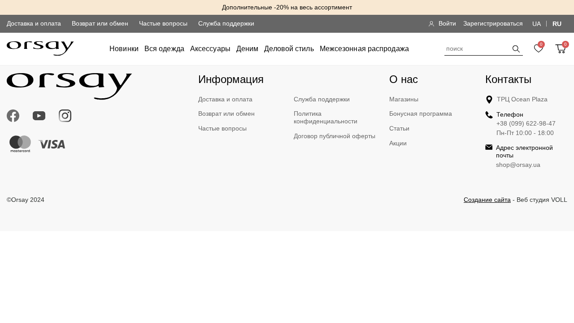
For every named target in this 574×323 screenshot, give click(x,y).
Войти (447, 23)
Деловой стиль (288, 48)
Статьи (399, 128)
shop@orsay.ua (518, 164)
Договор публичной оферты (334, 136)
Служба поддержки (226, 23)
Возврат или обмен (100, 23)
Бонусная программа (420, 113)
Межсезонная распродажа (364, 48)
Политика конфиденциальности (325, 117)
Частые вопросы (163, 23)
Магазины (403, 99)
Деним (247, 48)
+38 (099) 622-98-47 (526, 123)
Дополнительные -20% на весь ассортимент (287, 7)
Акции (398, 143)
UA (536, 23)
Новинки (124, 48)
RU (556, 23)
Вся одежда (164, 48)
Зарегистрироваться (493, 23)
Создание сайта (487, 199)
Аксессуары (210, 48)
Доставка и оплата (34, 23)
